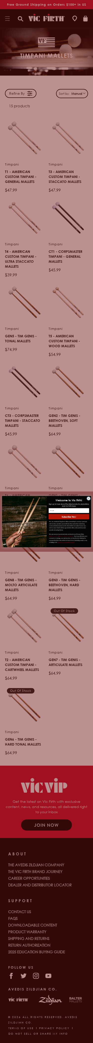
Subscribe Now (69, 516)
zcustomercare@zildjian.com (66, 542)
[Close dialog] (88, 498)
